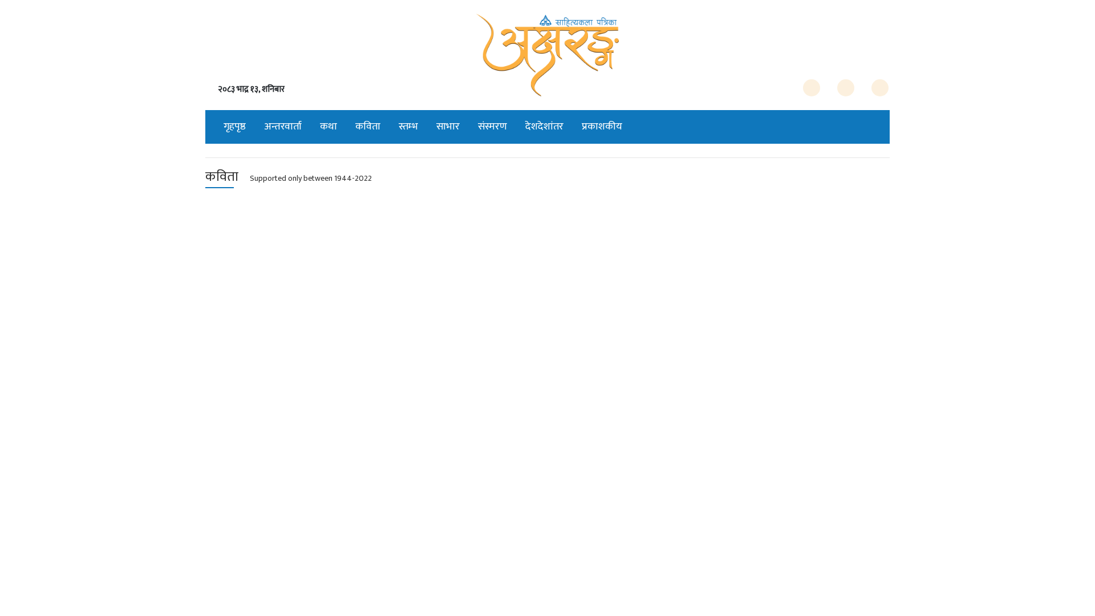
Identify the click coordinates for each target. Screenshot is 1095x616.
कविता (367, 126)
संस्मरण (492, 126)
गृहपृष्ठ (235, 126)
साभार (448, 126)
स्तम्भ (408, 126)
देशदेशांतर (544, 126)
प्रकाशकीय (602, 126)
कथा (328, 126)
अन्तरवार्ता (283, 126)
